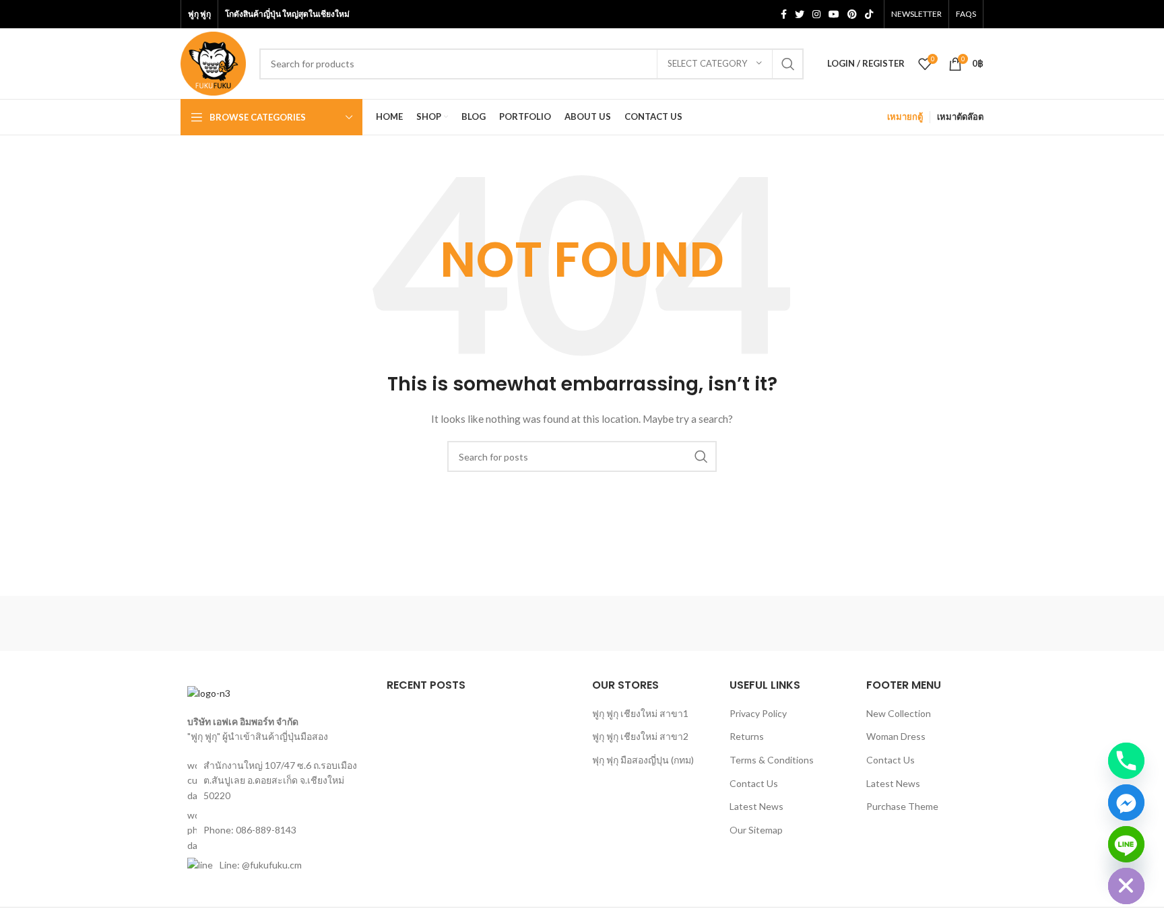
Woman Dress (896, 736)
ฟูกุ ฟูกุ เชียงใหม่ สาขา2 (640, 736)
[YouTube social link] (834, 14)
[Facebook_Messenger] (1126, 802)
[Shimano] (238, 623)
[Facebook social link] (784, 14)
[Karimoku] (811, 623)
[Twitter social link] (799, 14)
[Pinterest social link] (852, 14)
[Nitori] (582, 623)
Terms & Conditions (772, 759)
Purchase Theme (902, 806)
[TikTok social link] (869, 14)
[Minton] (696, 623)
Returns (747, 736)
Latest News (756, 806)
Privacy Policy (758, 713)
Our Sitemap (756, 829)
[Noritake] (467, 623)
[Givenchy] (926, 623)
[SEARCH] (788, 63)
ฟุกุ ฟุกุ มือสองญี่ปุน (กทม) (643, 759)
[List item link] (273, 830)
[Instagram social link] (816, 14)
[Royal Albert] (352, 623)
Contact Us (754, 783)
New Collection (898, 713)
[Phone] (1126, 761)
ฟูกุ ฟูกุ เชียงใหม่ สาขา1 (640, 713)
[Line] (1126, 844)
